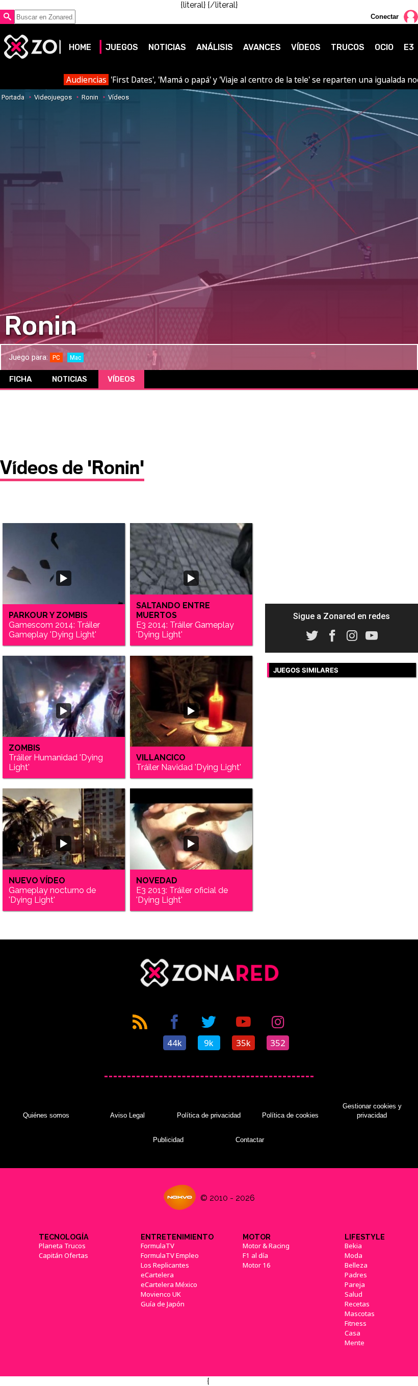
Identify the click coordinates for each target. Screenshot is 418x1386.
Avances (262, 47)
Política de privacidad (209, 1115)
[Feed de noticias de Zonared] (140, 1031)
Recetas (357, 1303)
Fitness (356, 1323)
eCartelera (157, 1274)
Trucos (347, 47)
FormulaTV (157, 1245)
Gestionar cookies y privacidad (372, 1110)
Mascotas (360, 1313)
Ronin (90, 97)
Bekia (353, 1245)
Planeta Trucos (62, 1245)
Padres (356, 1274)
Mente (354, 1342)
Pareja (355, 1284)
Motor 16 (257, 1265)
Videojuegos (53, 97)
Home (80, 47)
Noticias (167, 47)
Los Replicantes (165, 1265)
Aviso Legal (127, 1115)
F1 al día (255, 1255)
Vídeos (306, 47)
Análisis (214, 47)
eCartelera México (169, 1284)
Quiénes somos (46, 1115)
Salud (353, 1294)
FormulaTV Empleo (170, 1255)
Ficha (20, 379)
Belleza (356, 1265)
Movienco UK (161, 1294)
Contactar (250, 1140)
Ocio (384, 47)
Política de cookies (290, 1115)
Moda (353, 1255)
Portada (13, 97)
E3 (409, 47)
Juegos (122, 47)
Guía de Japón (163, 1303)
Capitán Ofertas (63, 1255)
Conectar (385, 16)
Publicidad (168, 1140)
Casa (352, 1333)
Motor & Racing (266, 1245)
